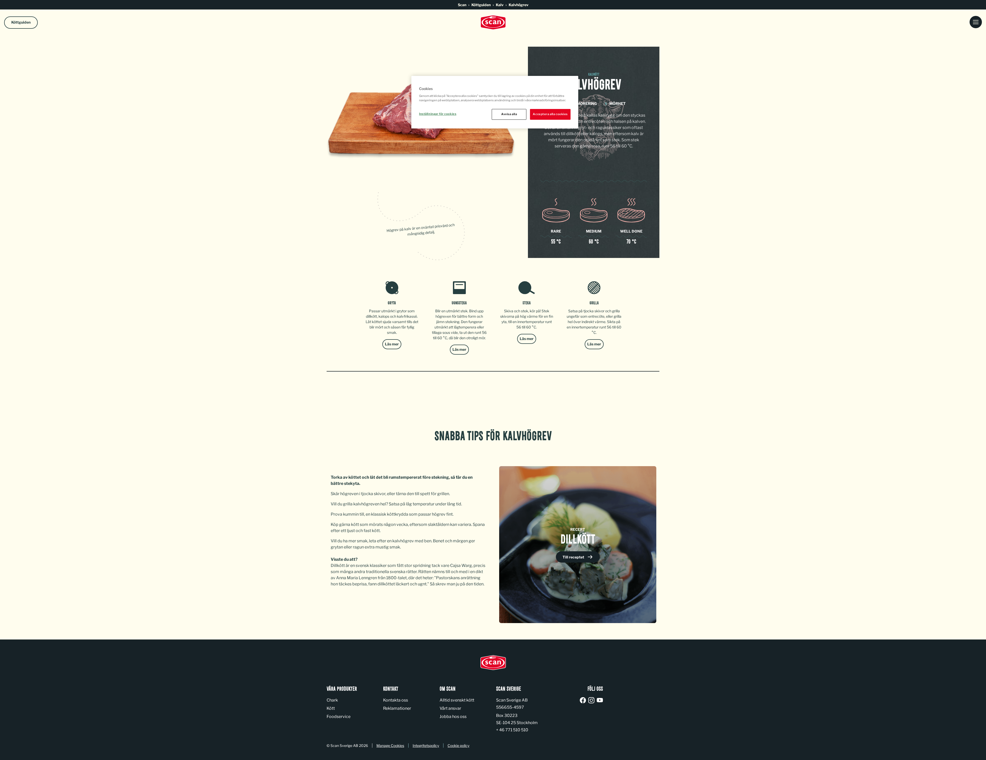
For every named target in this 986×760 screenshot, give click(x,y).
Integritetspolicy (426, 745)
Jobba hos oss (453, 716)
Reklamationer (397, 708)
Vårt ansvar (450, 708)
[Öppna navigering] (976, 22)
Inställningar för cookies (437, 114)
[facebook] (584, 700)
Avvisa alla (509, 114)
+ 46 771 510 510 (512, 729)
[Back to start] (493, 22)
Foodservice (338, 716)
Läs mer (392, 344)
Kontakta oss (395, 700)
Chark (332, 700)
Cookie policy (458, 745)
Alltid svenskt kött (457, 700)
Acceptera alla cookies (550, 114)
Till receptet (574, 557)
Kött (331, 708)
